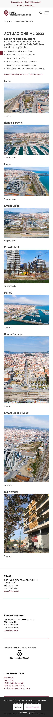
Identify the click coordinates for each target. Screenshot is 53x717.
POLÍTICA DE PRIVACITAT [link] (14, 685)
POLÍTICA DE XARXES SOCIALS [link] (17, 688)
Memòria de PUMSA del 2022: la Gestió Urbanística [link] (23, 74)
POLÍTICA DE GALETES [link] (13, 683)
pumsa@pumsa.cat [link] (11, 591)
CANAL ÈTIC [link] (9, 680)
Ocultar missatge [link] (32, 707)
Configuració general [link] (27, 712)
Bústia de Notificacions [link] (25, 6)
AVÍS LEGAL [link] (9, 677)
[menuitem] (17, 2)
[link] (1, 53)
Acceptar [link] (18, 707)
